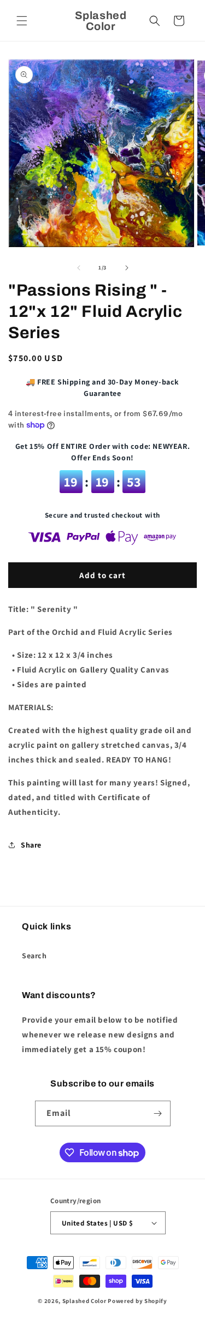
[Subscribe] (158, 1113)
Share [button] (31, 845)
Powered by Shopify (137, 1301)
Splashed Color (84, 1301)
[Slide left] (79, 268)
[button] (22, 21)
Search (34, 955)
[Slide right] (127, 268)
